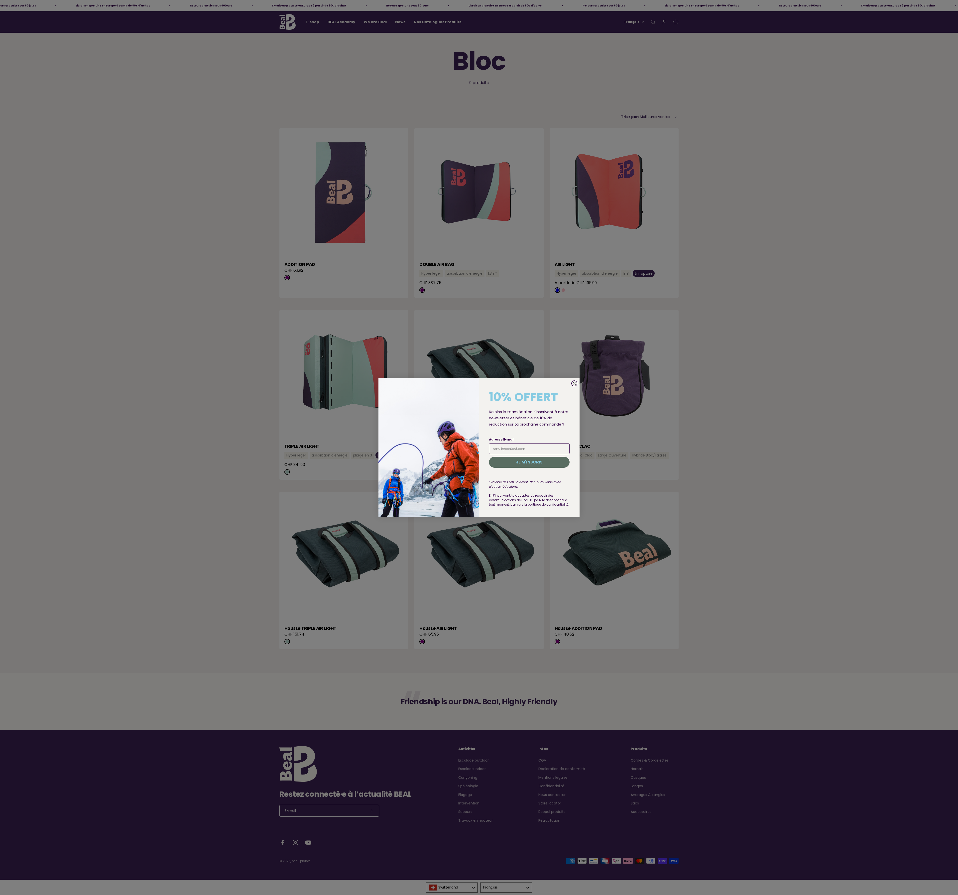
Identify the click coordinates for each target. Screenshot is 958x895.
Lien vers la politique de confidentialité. (539, 504)
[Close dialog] (574, 383)
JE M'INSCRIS (529, 462)
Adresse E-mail (501, 439)
